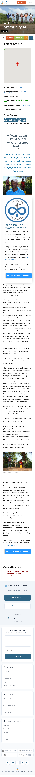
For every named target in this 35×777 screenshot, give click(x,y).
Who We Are (6, 671)
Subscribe (18, 656)
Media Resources (7, 725)
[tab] (3, 38)
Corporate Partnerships (9, 705)
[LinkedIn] (27, 763)
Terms (28, 771)
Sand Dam (18, 88)
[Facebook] (8, 763)
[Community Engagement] (10, 120)
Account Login (7, 739)
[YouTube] (17, 763)
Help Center (18, 621)
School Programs (7, 709)
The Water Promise (10, 545)
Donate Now (19, 598)
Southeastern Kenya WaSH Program (16, 92)
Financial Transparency (9, 685)
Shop (4, 736)
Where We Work (7, 678)
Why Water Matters (8, 682)
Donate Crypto (7, 712)
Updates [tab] (19, 37)
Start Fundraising (7, 698)
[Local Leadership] (6, 120)
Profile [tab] (11, 37)
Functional (27, 105)
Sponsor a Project (17, 606)
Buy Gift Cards (7, 702)
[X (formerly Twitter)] (22, 763)
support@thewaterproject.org (18, 618)
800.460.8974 (18, 614)
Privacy (24, 771)
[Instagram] (13, 763)
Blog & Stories (6, 732)
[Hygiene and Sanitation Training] (19, 120)
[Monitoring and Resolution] (24, 120)
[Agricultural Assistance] (15, 120)
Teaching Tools (7, 728)
